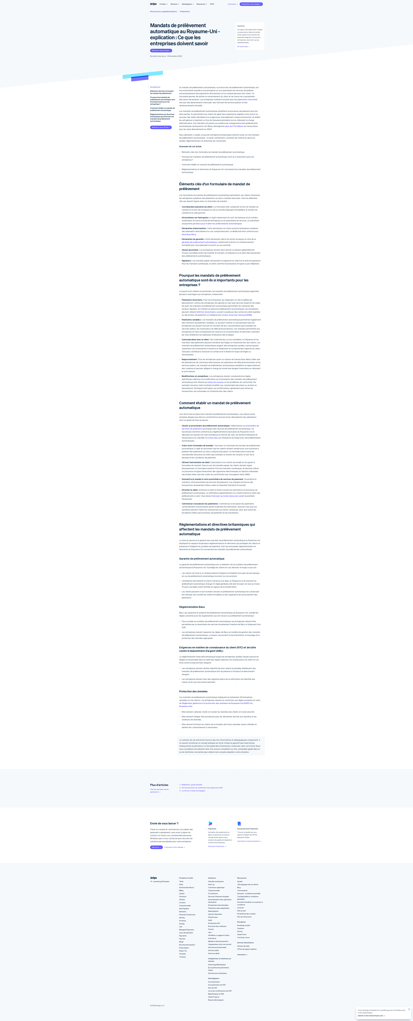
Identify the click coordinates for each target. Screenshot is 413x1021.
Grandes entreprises (216, 881)
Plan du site (241, 911)
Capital (181, 893)
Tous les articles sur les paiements (159, 790)
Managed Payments (186, 930)
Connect (182, 902)
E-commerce (213, 893)
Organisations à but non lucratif (219, 944)
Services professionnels (217, 947)
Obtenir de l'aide (243, 946)
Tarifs (212, 4)
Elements (182, 911)
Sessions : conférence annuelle (248, 893)
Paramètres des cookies (246, 914)
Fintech (211, 929)
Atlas (181, 884)
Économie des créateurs (217, 926)
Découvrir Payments (216, 846)
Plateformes (213, 917)
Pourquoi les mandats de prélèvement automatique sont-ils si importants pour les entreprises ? (163, 100)
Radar (181, 942)
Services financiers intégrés (218, 896)
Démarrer (156, 847)
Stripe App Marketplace (217, 964)
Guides (240, 881)
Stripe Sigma (184, 948)
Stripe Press (241, 934)
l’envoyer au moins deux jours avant (228, 496)
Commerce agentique (216, 887)
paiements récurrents (247, 99)
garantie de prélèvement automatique (199, 242)
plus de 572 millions (234, 126)
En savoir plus (242, 46)
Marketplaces (213, 911)
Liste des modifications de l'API (220, 991)
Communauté (242, 890)
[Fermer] (408, 1009)
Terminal (182, 954)
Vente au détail (213, 953)
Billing (181, 890)
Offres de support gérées (247, 949)
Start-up (211, 884)
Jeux (210, 932)
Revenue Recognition (187, 945)
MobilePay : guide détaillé (192, 785)
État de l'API (212, 988)
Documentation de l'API (217, 985)
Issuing (181, 924)
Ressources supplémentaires (163, 11)
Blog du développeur (216, 1000)
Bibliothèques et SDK (216, 994)
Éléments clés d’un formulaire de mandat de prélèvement (162, 92)
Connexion (232, 4)
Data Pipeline (184, 908)
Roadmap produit (243, 925)
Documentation (214, 982)
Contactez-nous (243, 937)
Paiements (185, 11)
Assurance (212, 938)
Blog (239, 887)
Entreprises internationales (218, 905)
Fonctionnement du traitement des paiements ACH (202, 788)
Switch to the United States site (370, 1016)
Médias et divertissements (218, 941)
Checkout (182, 896)
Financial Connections (187, 914)
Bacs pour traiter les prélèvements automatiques (219, 223)
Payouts (182, 939)
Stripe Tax (183, 951)
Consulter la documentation (248, 841)
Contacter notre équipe (250, 4)
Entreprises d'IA (214, 923)
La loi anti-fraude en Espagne (193, 791)
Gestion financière (215, 914)
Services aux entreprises (217, 973)
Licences (240, 908)
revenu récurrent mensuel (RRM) (237, 315)
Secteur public (213, 950)
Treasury (182, 957)
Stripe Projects (213, 997)
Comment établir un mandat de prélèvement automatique (162, 109)
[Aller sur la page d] (152, 878)
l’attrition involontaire (206, 312)
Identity (182, 917)
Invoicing (182, 921)
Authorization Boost (186, 887)
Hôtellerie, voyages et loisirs (218, 935)
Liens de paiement (186, 933)
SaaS (210, 920)
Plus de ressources (244, 917)
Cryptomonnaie (185, 905)
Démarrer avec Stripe (160, 50)
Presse (240, 931)
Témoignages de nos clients (247, 884)
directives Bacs (189, 234)
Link (180, 927)
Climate (182, 899)
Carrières (240, 928)
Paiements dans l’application (218, 908)
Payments (183, 936)
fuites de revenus (216, 382)
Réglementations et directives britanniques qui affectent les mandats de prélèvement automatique (162, 117)
